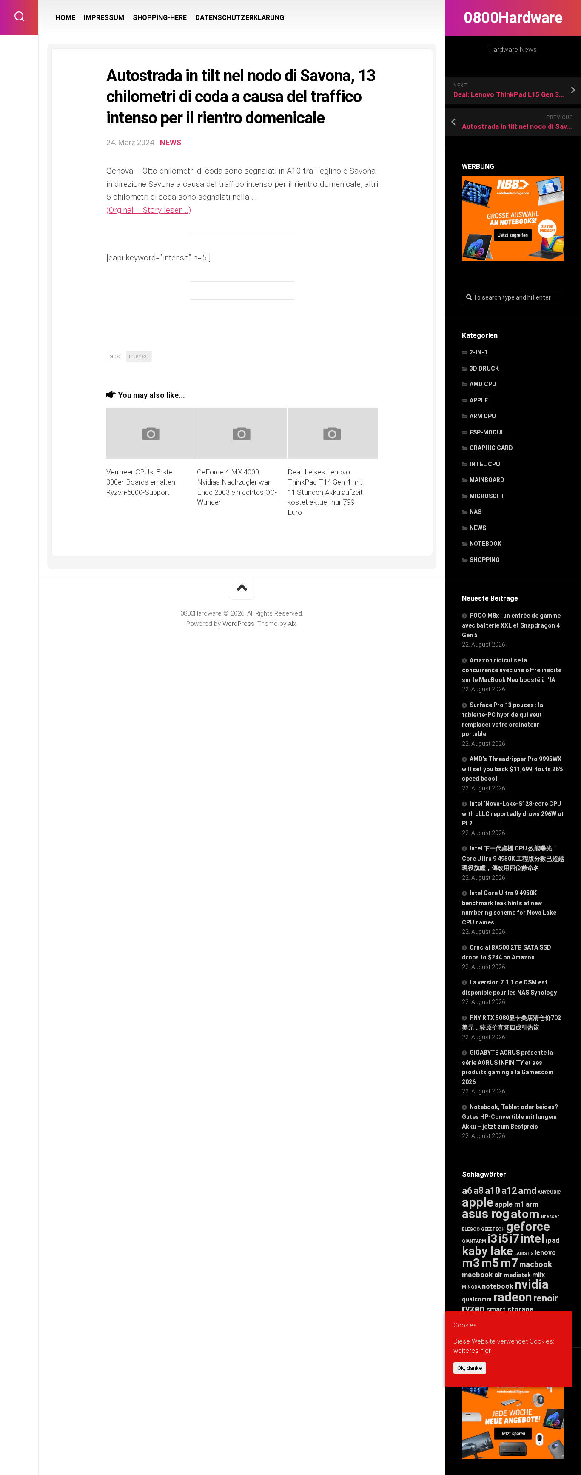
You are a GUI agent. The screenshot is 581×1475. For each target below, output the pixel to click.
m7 (509, 1263)
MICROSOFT (487, 496)
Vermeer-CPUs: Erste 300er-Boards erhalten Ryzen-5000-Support (140, 482)
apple (477, 1202)
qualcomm (477, 1299)
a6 (467, 1190)
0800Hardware (513, 18)
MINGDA (471, 1287)
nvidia (532, 1284)
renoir (545, 1298)
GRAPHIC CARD (491, 448)
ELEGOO (471, 1229)
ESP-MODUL (487, 432)
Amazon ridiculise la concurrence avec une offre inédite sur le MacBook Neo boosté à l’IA (511, 670)
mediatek (517, 1275)
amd (527, 1190)
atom (525, 1214)
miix (538, 1275)
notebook (497, 1286)
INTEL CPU (485, 464)
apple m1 (509, 1204)
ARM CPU (483, 416)
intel (532, 1239)
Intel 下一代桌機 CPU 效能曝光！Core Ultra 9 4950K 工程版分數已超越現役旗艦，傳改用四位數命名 (513, 858)
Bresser (550, 1216)
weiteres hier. (472, 1351)
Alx (292, 624)
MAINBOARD (487, 479)
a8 (478, 1190)
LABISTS (523, 1253)
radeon (512, 1297)
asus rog (486, 1214)
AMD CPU (483, 384)
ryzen (473, 1308)
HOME (65, 18)
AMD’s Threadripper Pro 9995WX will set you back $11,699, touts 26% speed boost (513, 769)
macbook (535, 1264)
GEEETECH (493, 1229)
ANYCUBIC (549, 1192)
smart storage (509, 1309)
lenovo (545, 1253)
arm (532, 1204)
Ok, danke (469, 1368)
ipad (553, 1240)
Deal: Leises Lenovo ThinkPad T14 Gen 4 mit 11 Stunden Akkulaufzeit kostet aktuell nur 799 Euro (325, 492)
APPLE (479, 400)
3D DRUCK (484, 368)
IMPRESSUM (104, 18)
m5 (490, 1263)
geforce (528, 1226)
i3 (492, 1239)
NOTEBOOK (485, 543)
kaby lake (487, 1251)
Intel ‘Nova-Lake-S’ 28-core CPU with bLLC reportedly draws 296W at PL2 (513, 813)
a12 (509, 1190)
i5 (503, 1239)
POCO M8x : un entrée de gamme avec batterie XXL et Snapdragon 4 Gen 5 (511, 625)
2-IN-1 (478, 352)
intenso (139, 356)
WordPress (238, 624)
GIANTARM (474, 1241)
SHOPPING (485, 559)
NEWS (478, 528)
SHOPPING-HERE (160, 18)
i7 (514, 1239)
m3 (471, 1263)
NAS (475, 511)
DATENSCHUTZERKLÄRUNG (239, 18)
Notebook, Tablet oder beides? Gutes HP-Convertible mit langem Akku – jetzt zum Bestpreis (510, 1117)
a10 (492, 1190)
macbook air (482, 1274)
